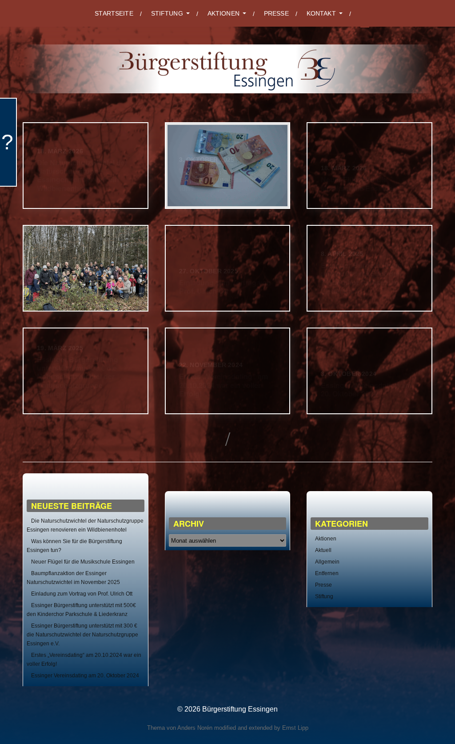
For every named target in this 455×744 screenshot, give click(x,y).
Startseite (114, 13)
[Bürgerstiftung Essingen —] (227, 68)
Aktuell (323, 550)
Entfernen (327, 573)
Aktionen (325, 539)
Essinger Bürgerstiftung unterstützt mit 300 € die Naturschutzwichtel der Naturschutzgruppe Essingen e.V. (82, 635)
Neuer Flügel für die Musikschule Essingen (83, 562)
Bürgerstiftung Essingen (240, 709)
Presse (276, 13)
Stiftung (324, 596)
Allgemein (327, 562)
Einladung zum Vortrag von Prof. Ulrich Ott (81, 594)
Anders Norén (194, 727)
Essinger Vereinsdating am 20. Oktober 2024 (85, 675)
